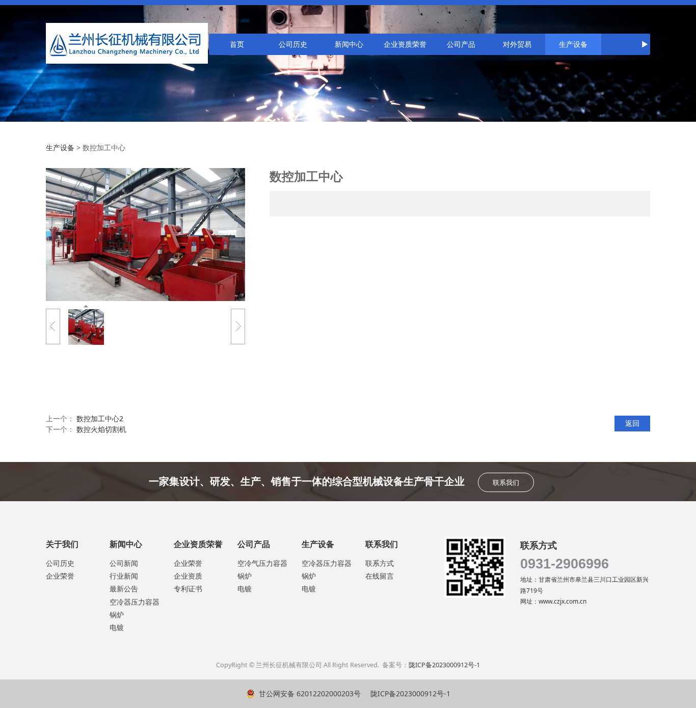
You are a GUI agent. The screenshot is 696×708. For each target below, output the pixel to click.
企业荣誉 (60, 576)
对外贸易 (517, 44)
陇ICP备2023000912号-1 (444, 665)
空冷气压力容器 (262, 563)
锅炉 (117, 614)
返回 (632, 423)
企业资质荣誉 (405, 44)
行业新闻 (124, 576)
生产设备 (573, 44)
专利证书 (188, 588)
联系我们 (506, 482)
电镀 (117, 627)
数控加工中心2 (99, 418)
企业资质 (188, 576)
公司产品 (461, 44)
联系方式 (379, 563)
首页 (237, 44)
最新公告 (124, 588)
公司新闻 (124, 563)
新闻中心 (349, 44)
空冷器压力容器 (134, 602)
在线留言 (379, 576)
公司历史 (293, 44)
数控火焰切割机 (101, 429)
